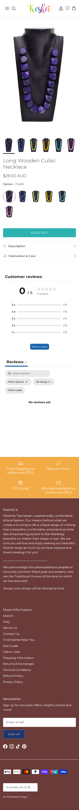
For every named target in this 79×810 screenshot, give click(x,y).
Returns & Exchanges (18, 664)
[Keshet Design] (39, 8)
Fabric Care (11, 652)
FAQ (6, 622)
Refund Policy (13, 676)
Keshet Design (20, 796)
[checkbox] (15, 390)
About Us (10, 628)
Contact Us (11, 634)
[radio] (9, 196)
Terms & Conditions (17, 670)
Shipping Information (18, 658)
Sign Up (14, 734)
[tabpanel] (39, 407)
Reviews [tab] (16, 362)
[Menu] (7, 8)
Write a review (40, 346)
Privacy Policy (13, 682)
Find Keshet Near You (19, 640)
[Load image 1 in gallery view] (39, 76)
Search (8, 616)
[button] (39, 305)
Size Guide (10, 646)
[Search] (15, 8)
